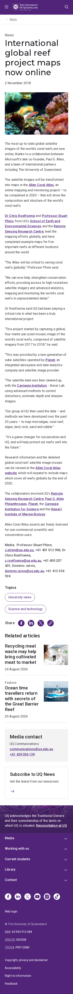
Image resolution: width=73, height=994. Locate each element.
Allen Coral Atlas (41, 185)
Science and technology (25, 609)
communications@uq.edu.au (31, 749)
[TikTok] (57, 897)
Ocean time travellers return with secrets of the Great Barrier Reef (22, 698)
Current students (17, 859)
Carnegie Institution (32, 386)
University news (19, 597)
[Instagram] (47, 897)
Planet (50, 360)
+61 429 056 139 (22, 754)
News (13, 19)
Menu (6, 7)
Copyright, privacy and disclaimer (26, 960)
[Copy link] (50, 623)
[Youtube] (37, 897)
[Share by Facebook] (21, 623)
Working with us (17, 848)
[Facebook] (8, 897)
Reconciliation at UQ (51, 825)
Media (9, 838)
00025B (21, 939)
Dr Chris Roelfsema (20, 216)
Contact (11, 880)
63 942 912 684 (22, 931)
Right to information (18, 975)
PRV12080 (22, 947)
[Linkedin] (18, 897)
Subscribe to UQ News (32, 774)
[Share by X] (41, 623)
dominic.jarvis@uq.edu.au (24, 571)
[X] (27, 897)
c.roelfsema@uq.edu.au (23, 561)
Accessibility (13, 968)
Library (10, 869)
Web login (11, 911)
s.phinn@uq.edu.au (19, 550)
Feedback (11, 983)
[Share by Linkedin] (31, 623)
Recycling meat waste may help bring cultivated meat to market (20, 654)
